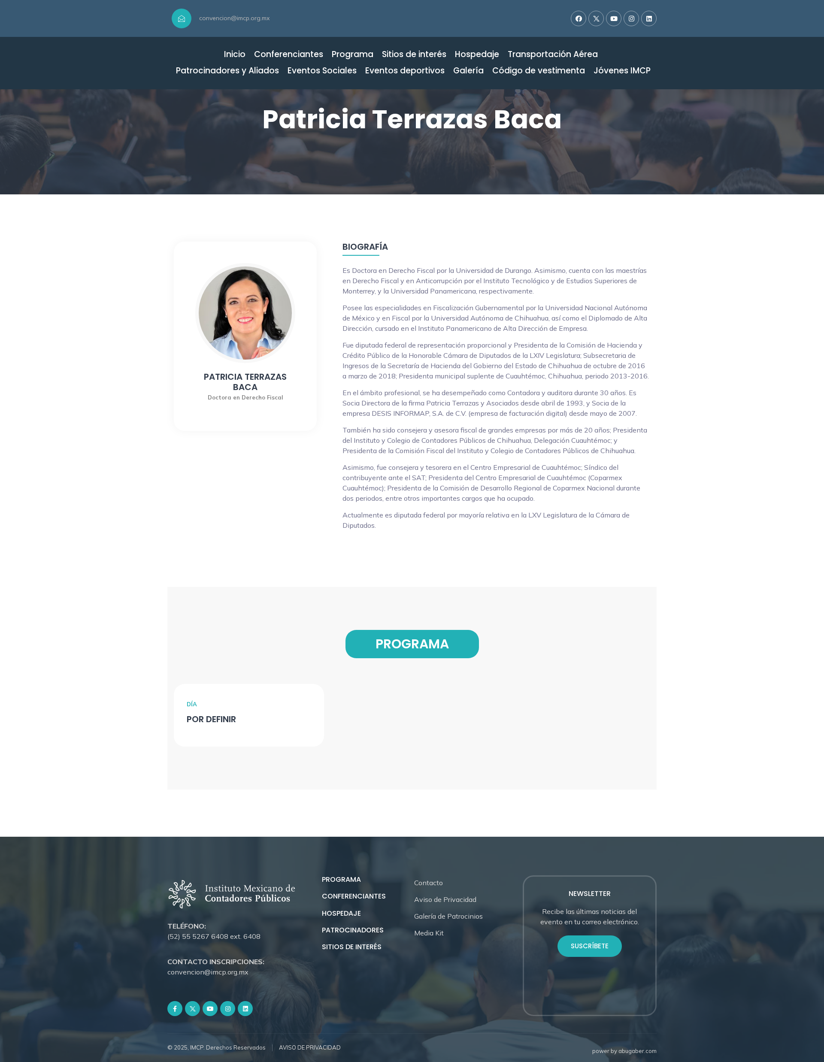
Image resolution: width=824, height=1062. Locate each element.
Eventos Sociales (322, 71)
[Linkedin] (649, 18)
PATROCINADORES (353, 930)
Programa (352, 55)
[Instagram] (631, 18)
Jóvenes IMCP (622, 71)
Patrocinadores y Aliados (227, 71)
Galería (468, 71)
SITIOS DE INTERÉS (352, 947)
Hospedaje (477, 55)
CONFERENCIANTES (354, 896)
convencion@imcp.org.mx (234, 18)
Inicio (234, 55)
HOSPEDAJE (341, 913)
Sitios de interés (414, 55)
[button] (589, 946)
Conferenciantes (288, 55)
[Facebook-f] (174, 1008)
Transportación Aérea (553, 55)
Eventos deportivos (405, 71)
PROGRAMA (341, 879)
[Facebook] (578, 18)
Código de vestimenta (538, 71)
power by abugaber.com (624, 1050)
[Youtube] (613, 18)
